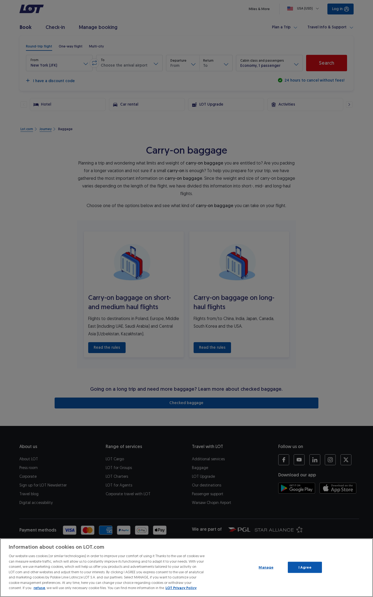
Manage (266, 567)
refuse (39, 588)
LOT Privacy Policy (181, 588)
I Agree (304, 567)
